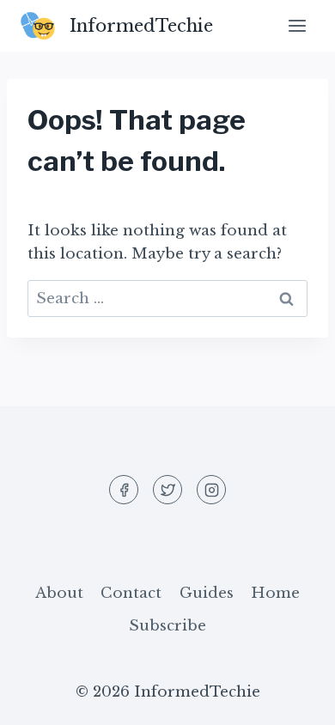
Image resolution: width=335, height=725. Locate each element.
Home (275, 593)
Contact (130, 593)
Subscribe (167, 626)
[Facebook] (123, 489)
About (59, 593)
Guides (207, 593)
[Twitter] (167, 489)
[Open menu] (296, 25)
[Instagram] (211, 489)
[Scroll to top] (291, 698)
